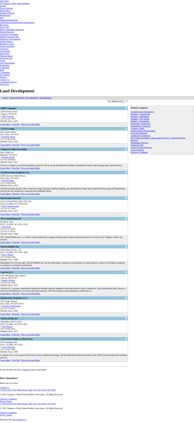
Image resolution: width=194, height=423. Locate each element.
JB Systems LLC (20, 420)
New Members (31, 98)
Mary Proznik (8, 116)
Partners (3, 77)
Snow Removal (137, 150)
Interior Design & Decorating (143, 131)
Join (1, 18)
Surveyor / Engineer (139, 152)
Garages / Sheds (137, 128)
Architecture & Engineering (142, 112)
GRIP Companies (8, 108)
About (2, 61)
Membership (5, 15)
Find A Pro (4, 27)
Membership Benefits (9, 20)
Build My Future (7, 44)
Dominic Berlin (8, 137)
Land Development (139, 133)
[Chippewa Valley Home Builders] (15, 3)
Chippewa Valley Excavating (14, 149)
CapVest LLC (7, 272)
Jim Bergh (6, 227)
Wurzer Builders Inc (10, 247)
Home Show (5, 11)
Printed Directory (7, 32)
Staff (2, 70)
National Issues (6, 56)
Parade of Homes (7, 13)
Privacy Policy (6, 401)
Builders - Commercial (140, 114)
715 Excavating (7, 129)
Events (3, 6)
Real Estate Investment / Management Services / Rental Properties (158, 138)
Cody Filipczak (8, 347)
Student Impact (6, 41)
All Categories (45, 98)
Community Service (8, 82)
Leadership (4, 68)
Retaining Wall (137, 145)
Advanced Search (16, 98)
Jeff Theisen (7, 326)
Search (5, 98)
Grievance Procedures (9, 34)
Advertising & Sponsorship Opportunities (17, 22)
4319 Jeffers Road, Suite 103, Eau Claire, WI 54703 (34, 390)
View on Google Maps (30, 124)
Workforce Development (10, 39)
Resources (4, 25)
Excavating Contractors (140, 124)
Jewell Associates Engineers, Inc (15, 172)
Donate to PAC (6, 58)
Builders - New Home (140, 119)
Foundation (5, 65)
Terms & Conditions (8, 399)
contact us (26, 370)
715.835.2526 (6, 390)
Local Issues (5, 51)
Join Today (4, 1)
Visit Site (15, 124)
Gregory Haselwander (11, 306)
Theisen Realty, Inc (9, 318)
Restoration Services (139, 143)
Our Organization (7, 63)
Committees (5, 72)
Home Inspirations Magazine (12, 30)
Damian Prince (8, 157)
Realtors (134, 140)
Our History (5, 75)
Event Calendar (6, 8)
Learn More (5, 124)
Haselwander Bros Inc (11, 198)
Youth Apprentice (7, 46)
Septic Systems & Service (141, 147)
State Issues (5, 53)
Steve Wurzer (7, 255)
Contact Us (4, 80)
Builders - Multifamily (140, 116)
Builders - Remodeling (140, 121)
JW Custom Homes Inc (11, 219)
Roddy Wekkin (8, 280)
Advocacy (4, 49)
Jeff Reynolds (8, 180)
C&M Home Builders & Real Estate (17, 339)
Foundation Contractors (141, 126)
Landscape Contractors (140, 135)
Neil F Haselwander (10, 206)
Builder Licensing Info (9, 37)
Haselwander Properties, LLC (14, 298)
